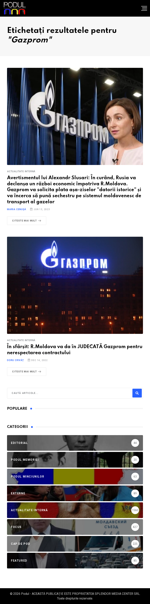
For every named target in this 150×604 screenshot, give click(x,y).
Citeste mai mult (24, 220)
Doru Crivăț (15, 360)
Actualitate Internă (21, 171)
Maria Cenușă (16, 209)
